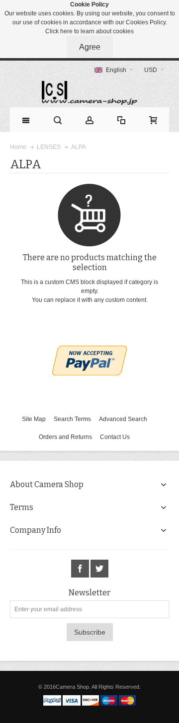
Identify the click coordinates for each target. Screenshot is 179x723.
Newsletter (89, 593)
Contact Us (115, 437)
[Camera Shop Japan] (89, 93)
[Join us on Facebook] (80, 569)
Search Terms (72, 419)
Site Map (34, 419)
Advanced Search (123, 419)
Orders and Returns (65, 437)
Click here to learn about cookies (89, 31)
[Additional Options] (89, 350)
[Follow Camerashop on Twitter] (99, 569)
